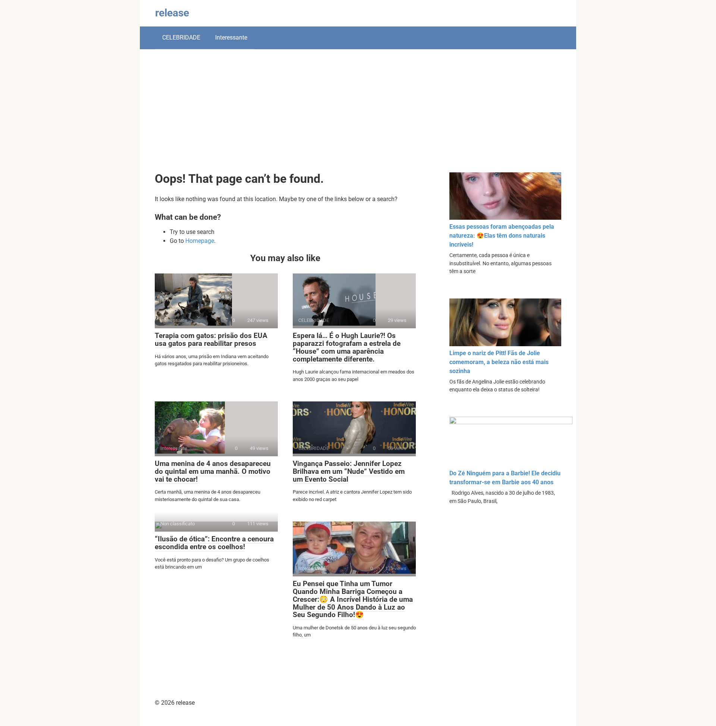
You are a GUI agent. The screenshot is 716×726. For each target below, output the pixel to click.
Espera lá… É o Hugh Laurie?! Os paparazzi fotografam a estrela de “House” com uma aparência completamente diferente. (347, 347)
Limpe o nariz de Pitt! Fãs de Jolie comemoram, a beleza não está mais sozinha (499, 362)
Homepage (199, 240)
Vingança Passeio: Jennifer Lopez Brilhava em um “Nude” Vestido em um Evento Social (349, 471)
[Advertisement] (358, 116)
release (172, 13)
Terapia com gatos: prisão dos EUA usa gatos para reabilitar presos (211, 339)
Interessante (231, 37)
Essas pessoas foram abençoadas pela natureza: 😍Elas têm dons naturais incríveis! (501, 235)
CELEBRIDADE (181, 37)
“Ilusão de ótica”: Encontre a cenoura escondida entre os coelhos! (214, 543)
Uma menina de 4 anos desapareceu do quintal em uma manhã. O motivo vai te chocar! (213, 471)
